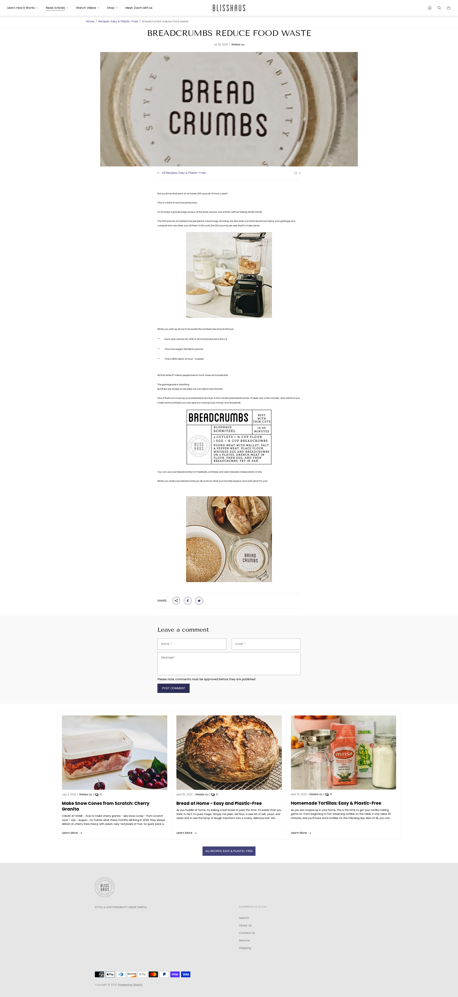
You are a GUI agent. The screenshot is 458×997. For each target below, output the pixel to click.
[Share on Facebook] (188, 601)
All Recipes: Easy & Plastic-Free (184, 173)
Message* (168, 657)
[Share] (176, 601)
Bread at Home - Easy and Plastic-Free (219, 803)
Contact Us (247, 933)
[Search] (439, 8)
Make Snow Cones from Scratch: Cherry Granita (105, 806)
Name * (166, 644)
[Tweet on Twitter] (199, 601)
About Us (245, 925)
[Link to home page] (104, 887)
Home (90, 21)
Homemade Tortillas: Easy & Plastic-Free (336, 803)
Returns (244, 940)
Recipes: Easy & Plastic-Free (118, 21)
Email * (240, 644)
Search (244, 918)
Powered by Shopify (130, 984)
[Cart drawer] (449, 8)
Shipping (245, 948)
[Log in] (430, 8)
